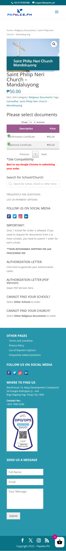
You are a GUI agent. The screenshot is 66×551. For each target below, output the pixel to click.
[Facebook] (9, 216)
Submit (13, 515)
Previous (24, 154)
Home (10, 30)
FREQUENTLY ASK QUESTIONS (23, 194)
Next (44, 154)
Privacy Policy (16, 345)
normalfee (12, 101)
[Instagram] (20, 216)
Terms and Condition (21, 340)
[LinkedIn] (26, 216)
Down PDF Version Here (20, 288)
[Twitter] (15, 216)
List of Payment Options (22, 350)
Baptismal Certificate (19, 144)
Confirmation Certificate (21, 136)
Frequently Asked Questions (25, 355)
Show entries (33, 122)
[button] (54, 44)
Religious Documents (25, 30)
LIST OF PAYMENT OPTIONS (22, 199)
